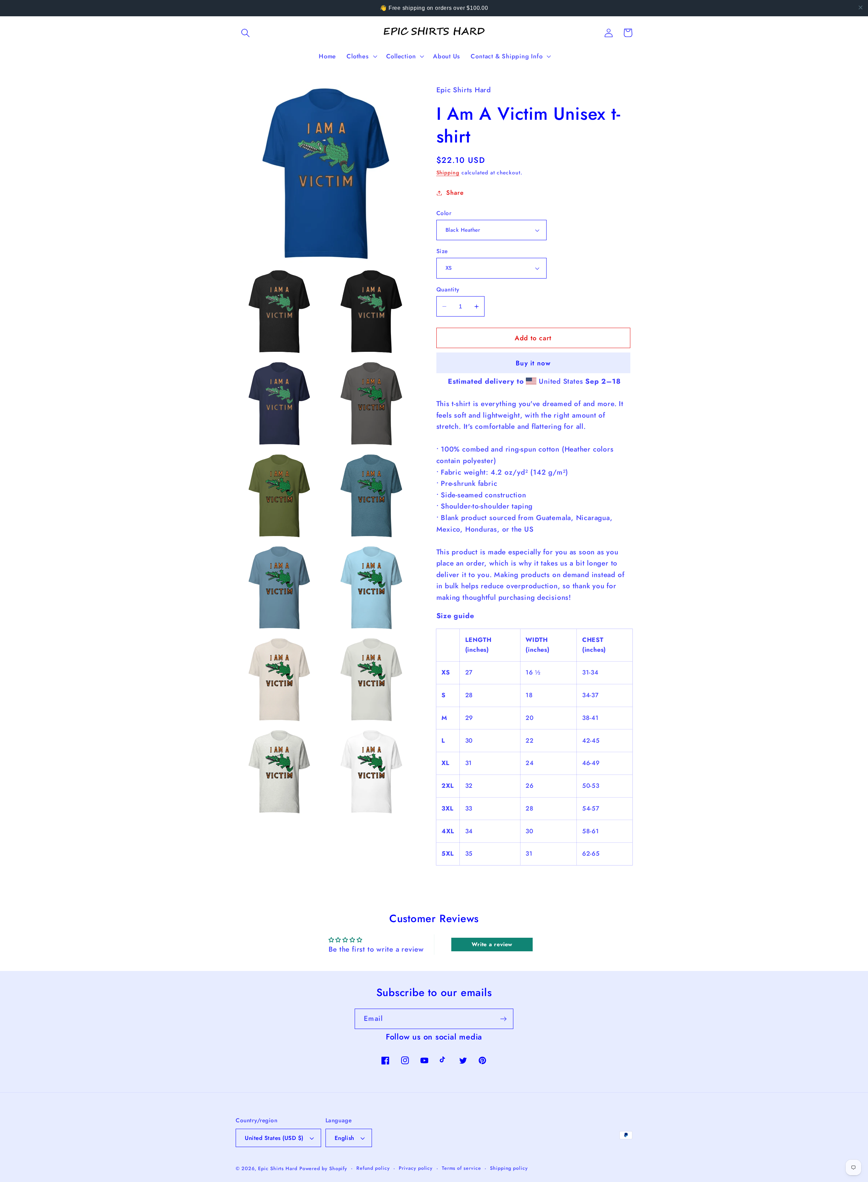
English (344, 1138)
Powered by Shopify (323, 1168)
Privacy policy (416, 1168)
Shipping (447, 172)
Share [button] (454, 192)
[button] (245, 32)
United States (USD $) (274, 1138)
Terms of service (461, 1168)
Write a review (492, 944)
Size (442, 251)
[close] (860, 7)
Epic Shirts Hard (277, 1168)
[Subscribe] (503, 1019)
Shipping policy (509, 1168)
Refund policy (373, 1168)
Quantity (447, 289)
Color (444, 213)
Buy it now (533, 363)
